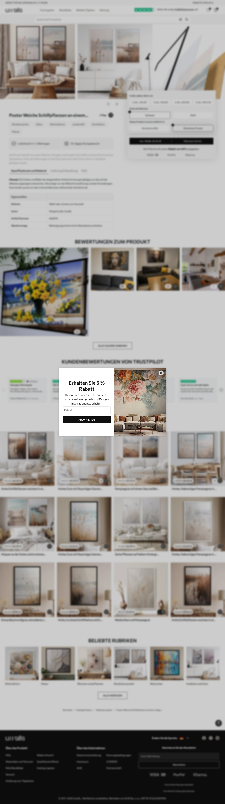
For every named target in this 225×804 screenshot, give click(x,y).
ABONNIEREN (87, 419)
